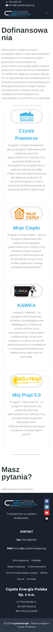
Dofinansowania (37, 566)
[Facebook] (46, 501)
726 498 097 (29, 539)
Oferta (43, 572)
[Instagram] (46, 507)
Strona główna (20, 560)
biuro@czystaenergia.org (30, 548)
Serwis (20, 579)
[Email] (46, 518)
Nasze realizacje (16, 566)
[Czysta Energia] (18, 13)
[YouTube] (46, 512)
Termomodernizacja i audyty (21, 572)
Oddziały (36, 560)
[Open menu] (46, 13)
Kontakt (31, 579)
